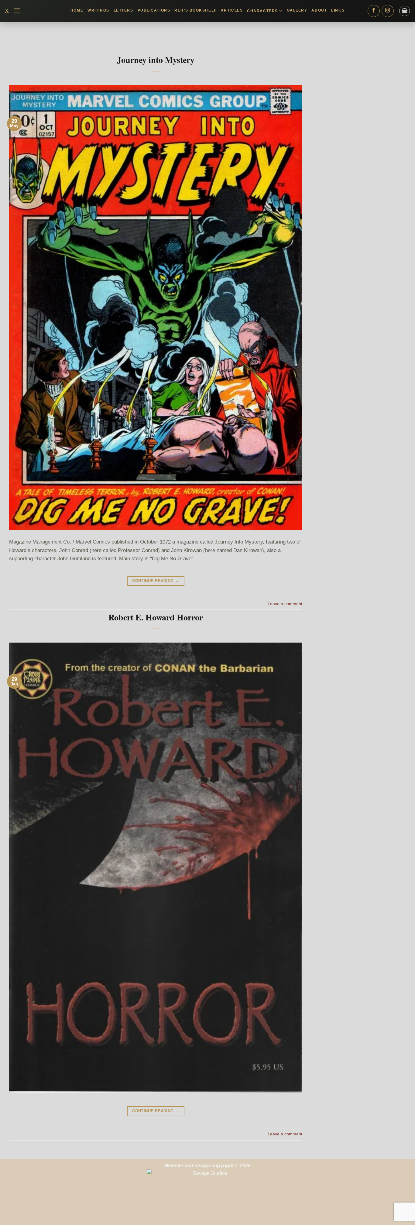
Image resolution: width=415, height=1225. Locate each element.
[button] (17, 11)
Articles (232, 10)
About (319, 10)
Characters (262, 11)
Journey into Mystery (155, 59)
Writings (98, 10)
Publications (154, 10)
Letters (123, 10)
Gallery (297, 10)
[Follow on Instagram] (388, 11)
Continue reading (155, 580)
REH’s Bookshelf (195, 10)
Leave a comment (285, 603)
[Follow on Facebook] (374, 11)
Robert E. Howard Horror (155, 617)
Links (338, 10)
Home (76, 10)
